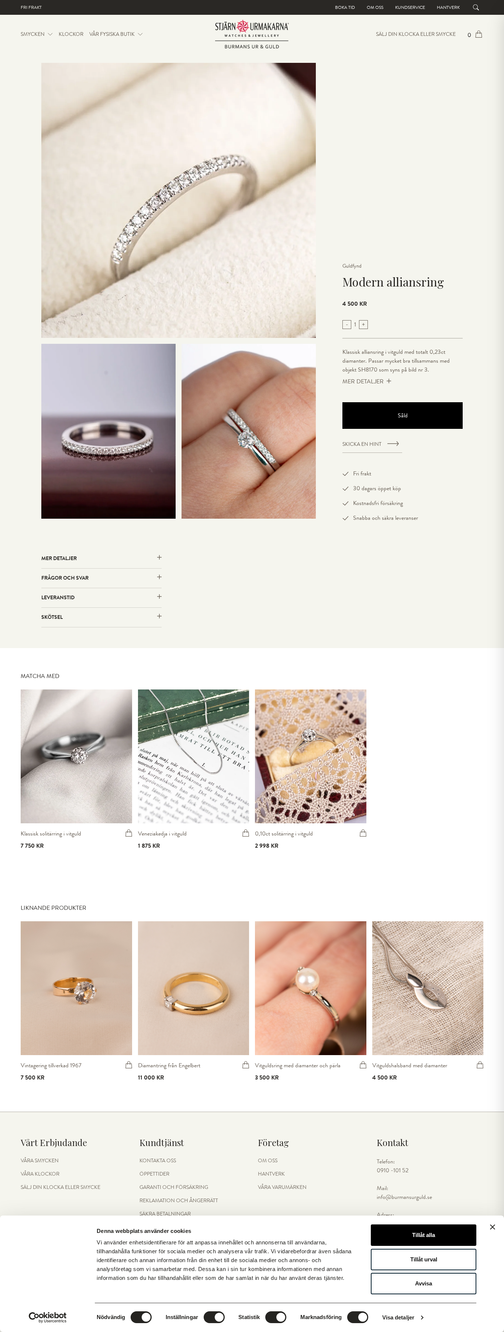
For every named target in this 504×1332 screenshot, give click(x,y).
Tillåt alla (423, 1235)
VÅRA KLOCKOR (40, 1174)
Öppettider (154, 1174)
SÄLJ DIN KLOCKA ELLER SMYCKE (416, 34)
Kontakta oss (157, 1161)
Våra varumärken (282, 1187)
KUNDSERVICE (410, 7)
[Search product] (476, 7)
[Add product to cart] (128, 833)
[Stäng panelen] (492, 1227)
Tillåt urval (423, 1259)
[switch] (214, 1317)
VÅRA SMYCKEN (40, 1161)
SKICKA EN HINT (362, 444)
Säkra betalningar (165, 1214)
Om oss (375, 7)
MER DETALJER (363, 381)
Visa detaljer (398, 1317)
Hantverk (448, 7)
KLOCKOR (71, 34)
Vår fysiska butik (112, 34)
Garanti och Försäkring (173, 1187)
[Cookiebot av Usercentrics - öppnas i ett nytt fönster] (47, 1317)
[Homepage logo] (252, 34)
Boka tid (345, 7)
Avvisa (423, 1283)
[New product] (76, 756)
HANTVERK (271, 1174)
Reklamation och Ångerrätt (178, 1200)
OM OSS (267, 1161)
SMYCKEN (33, 34)
